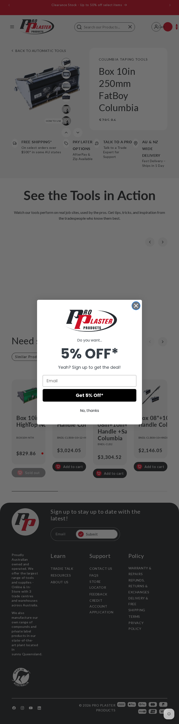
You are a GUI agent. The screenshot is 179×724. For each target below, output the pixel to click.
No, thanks (89, 410)
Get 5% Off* (89, 395)
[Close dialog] (136, 306)
